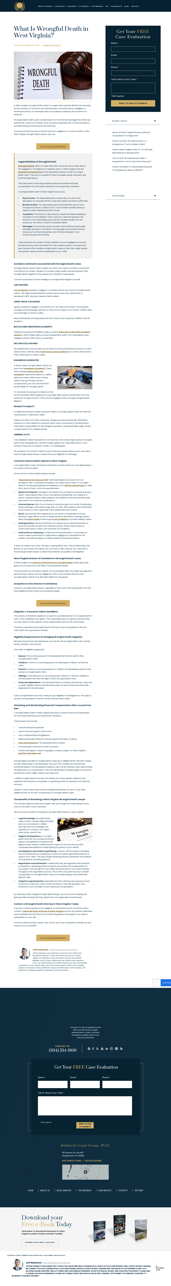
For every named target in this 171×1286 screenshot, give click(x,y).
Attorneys (83, 6)
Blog (126, 6)
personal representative (30, 172)
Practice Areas (44, 6)
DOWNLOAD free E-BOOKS (40, 1242)
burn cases (34, 519)
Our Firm (71, 6)
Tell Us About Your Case (124, 79)
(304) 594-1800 (63, 1050)
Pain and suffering (27, 743)
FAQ (107, 6)
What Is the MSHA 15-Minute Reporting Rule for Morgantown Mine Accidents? (132, 168)
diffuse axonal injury (75, 485)
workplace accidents (34, 368)
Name (115, 43)
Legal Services (64, 1190)
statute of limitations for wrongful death (52, 562)
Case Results (116, 6)
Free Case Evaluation (53, 146)
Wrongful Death (52, 45)
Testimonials (97, 6)
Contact (135, 6)
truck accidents (60, 519)
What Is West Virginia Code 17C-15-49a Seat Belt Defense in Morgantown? (132, 151)
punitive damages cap (29, 753)
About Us (45, 1190)
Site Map (139, 1190)
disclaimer (48, 1255)
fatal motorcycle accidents (54, 351)
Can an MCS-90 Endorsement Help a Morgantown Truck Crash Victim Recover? (131, 160)
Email (114, 55)
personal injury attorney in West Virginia (43, 911)
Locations (59, 6)
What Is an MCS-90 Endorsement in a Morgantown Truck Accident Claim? (129, 143)
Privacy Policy (59, 1255)
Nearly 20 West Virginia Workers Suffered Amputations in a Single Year (131, 134)
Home (30, 1190)
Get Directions (71, 1160)
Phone (115, 67)
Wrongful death (26, 166)
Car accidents (21, 290)
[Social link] (89, 1048)
